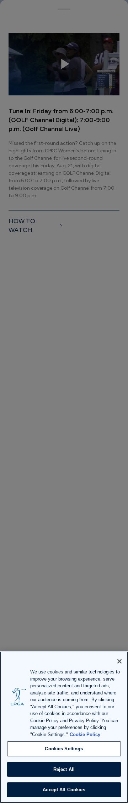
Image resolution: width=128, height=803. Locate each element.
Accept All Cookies (64, 789)
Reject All (64, 769)
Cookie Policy (85, 734)
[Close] (119, 661)
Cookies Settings (64, 748)
